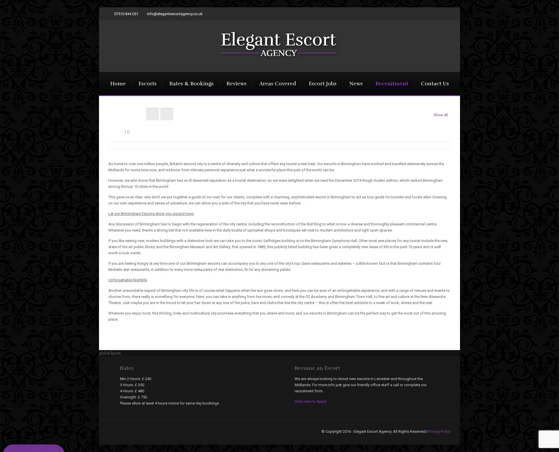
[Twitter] (448, 13)
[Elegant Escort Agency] (279, 45)
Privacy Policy (439, 431)
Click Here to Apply (311, 401)
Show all (441, 115)
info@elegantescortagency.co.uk (175, 14)
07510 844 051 (126, 14)
